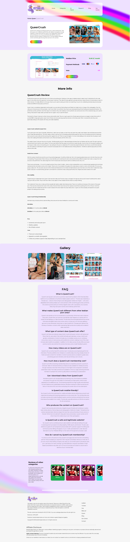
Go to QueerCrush (36, 41)
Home (29, 18)
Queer (34, 18)
